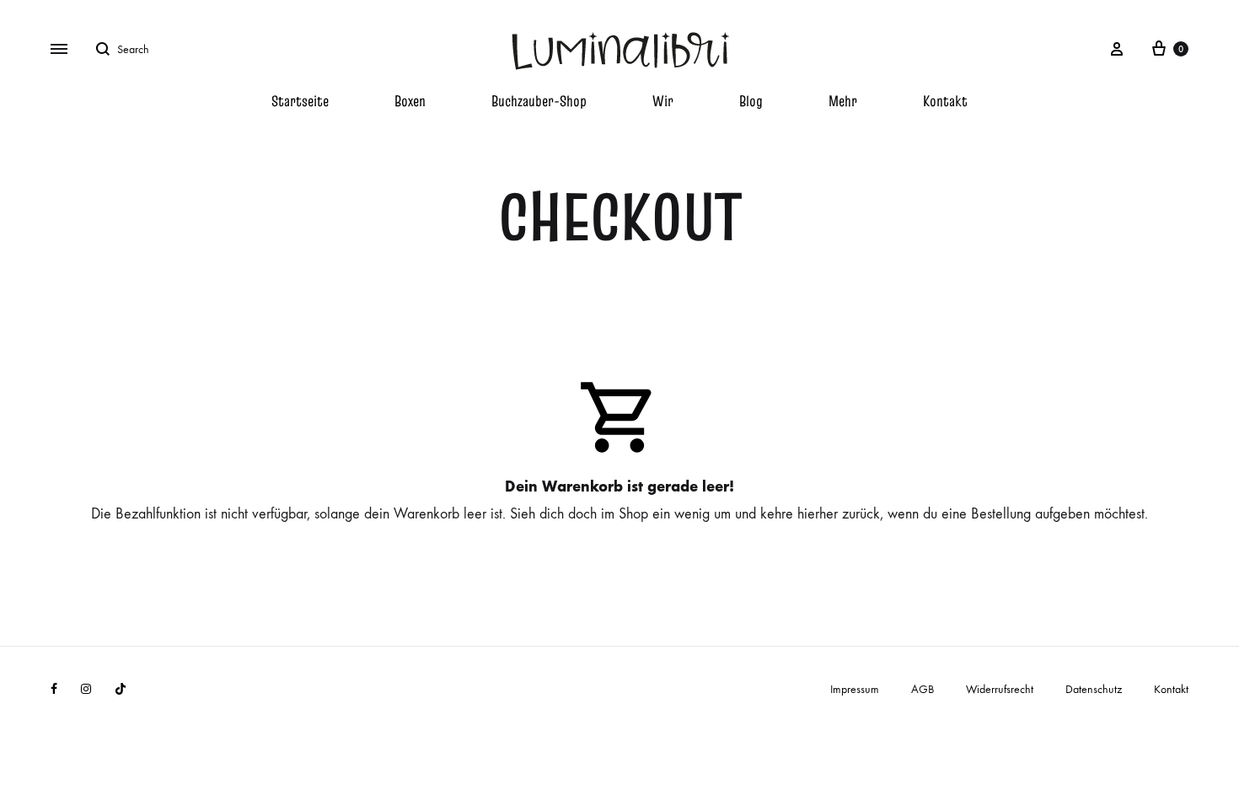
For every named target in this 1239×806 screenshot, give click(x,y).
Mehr (843, 100)
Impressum (854, 689)
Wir (662, 100)
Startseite (300, 100)
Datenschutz (1093, 689)
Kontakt (945, 100)
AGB (922, 689)
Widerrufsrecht (999, 689)
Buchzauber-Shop (539, 100)
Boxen (410, 100)
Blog (751, 100)
